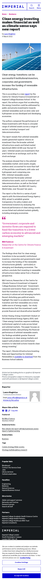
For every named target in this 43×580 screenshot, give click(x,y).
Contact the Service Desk (11, 468)
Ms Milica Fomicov (8, 419)
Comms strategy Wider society (13, 447)
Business (12, 14)
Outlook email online (9, 474)
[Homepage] (14, 6)
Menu (39, 8)
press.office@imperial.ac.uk (17, 398)
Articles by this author (11, 400)
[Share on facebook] (3, 411)
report (27, 94)
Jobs (4, 470)
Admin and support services (12, 500)
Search (31, 8)
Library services (7, 472)
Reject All (21, 569)
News (4, 14)
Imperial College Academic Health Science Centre (20, 516)
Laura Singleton (9, 34)
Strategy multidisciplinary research (14, 450)
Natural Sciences (8, 488)
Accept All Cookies (21, 576)
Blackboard (6, 466)
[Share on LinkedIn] (6, 411)
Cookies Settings (21, 562)
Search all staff (7, 507)
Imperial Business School (11, 490)
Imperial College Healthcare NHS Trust (15, 521)
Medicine (5, 486)
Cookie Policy (25, 558)
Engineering (6, 484)
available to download (23, 357)
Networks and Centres (10, 502)
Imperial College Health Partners (13, 518)
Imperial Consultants (9, 523)
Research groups (8, 504)
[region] (21, 560)
